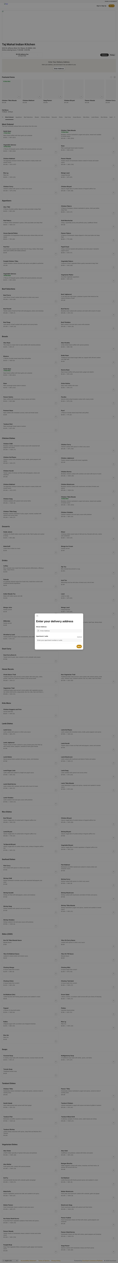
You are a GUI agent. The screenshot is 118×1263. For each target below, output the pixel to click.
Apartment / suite (42, 636)
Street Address (41, 627)
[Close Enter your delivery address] (37, 616)
